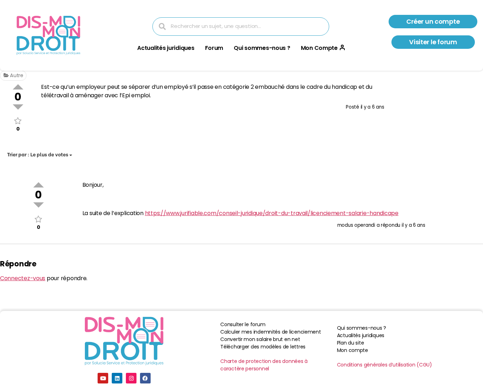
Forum (214, 48)
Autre (15, 75)
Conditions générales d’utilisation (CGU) (384, 364)
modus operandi (356, 225)
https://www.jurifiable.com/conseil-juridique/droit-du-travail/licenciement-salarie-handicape (271, 213)
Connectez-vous (22, 278)
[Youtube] (103, 378)
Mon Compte (319, 48)
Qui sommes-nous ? (262, 48)
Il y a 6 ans (372, 107)
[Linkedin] (117, 378)
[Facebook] (145, 378)
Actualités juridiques (165, 48)
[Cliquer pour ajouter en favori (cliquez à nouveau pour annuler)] (18, 120)
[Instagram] (131, 378)
